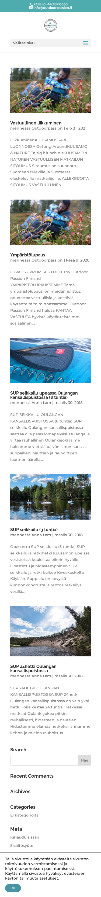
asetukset (48, 878)
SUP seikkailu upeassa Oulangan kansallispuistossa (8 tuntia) (44, 395)
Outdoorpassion (47, 128)
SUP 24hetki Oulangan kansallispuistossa (33, 668)
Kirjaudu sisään (24, 837)
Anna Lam (41, 402)
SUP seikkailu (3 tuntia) (34, 529)
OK (13, 888)
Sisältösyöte (21, 845)
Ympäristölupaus (27, 255)
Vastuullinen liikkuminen (36, 123)
